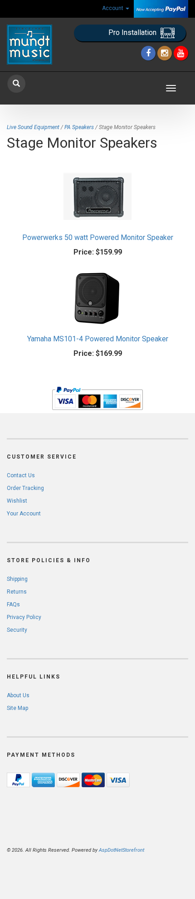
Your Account (24, 513)
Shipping (17, 579)
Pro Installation (133, 32)
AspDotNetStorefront (121, 850)
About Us (18, 695)
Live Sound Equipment (33, 127)
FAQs (13, 604)
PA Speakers (79, 127)
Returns (17, 592)
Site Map (17, 708)
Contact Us (21, 475)
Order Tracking (25, 488)
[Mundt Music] (32, 45)
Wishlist (17, 501)
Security (17, 630)
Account (113, 8)
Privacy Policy (24, 617)
